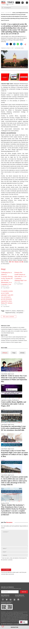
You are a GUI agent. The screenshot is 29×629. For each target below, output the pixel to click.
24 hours (4, 353)
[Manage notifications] (3, 626)
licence (14, 311)
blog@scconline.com (5, 596)
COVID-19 (8, 311)
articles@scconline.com (20, 596)
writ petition (20, 312)
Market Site (20, 311)
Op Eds (3, 503)
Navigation (14, 627)
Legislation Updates (6, 400)
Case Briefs (4, 374)
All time (22, 353)
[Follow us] (3, 600)
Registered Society (10, 312)
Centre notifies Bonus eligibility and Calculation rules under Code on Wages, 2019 (13, 404)
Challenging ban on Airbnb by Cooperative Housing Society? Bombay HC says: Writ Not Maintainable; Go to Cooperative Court (7, 278)
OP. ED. (7, 503)
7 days (13, 353)
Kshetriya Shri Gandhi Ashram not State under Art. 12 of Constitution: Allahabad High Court (20, 276)
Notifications (15, 400)
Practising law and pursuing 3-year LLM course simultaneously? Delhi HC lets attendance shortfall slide (13, 428)
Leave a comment (9, 316)
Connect (18, 2)
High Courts (11, 374)
